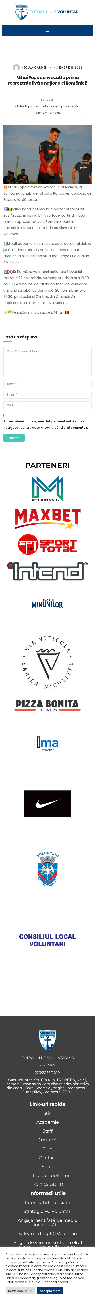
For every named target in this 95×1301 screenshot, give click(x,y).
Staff (47, 1131)
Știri (53, 100)
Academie (47, 1122)
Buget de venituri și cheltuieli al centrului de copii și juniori (47, 1245)
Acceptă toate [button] (50, 1291)
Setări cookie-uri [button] (20, 1291)
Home (44, 100)
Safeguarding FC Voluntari (47, 1233)
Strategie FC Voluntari (47, 1211)
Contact (47, 1157)
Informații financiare (47, 1202)
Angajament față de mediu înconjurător (48, 1222)
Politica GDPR (47, 1184)
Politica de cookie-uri (48, 1175)
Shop (47, 1166)
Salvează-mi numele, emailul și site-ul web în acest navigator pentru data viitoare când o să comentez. (45, 424)
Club (47, 1148)
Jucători (47, 1140)
